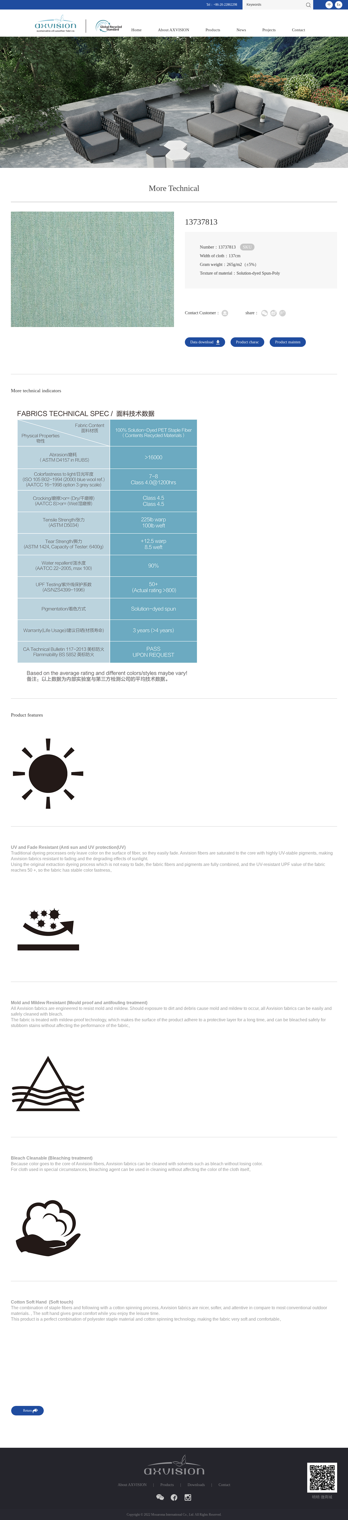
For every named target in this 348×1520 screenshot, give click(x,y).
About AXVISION (173, 30)
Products (213, 30)
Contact (298, 30)
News (241, 30)
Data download (201, 342)
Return (27, 1410)
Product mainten (287, 342)
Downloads (196, 1485)
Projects (269, 30)
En (338, 5)
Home (136, 30)
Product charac (247, 342)
